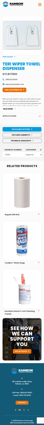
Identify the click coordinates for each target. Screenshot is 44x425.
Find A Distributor (13, 90)
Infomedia (30, 423)
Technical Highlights (21, 140)
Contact (22, 402)
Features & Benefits (21, 135)
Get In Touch (21, 351)
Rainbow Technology (25, 421)
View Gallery (8, 57)
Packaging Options (21, 129)
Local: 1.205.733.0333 (22, 395)
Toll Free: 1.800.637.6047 (22, 392)
